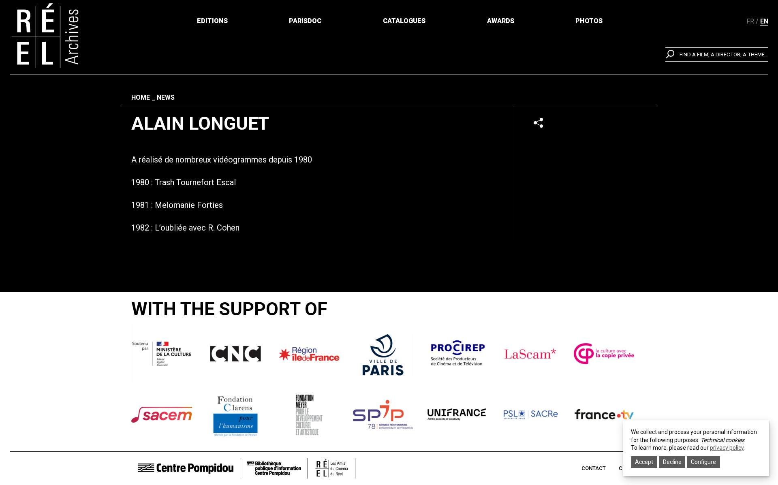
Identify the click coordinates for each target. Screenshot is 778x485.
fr (750, 21)
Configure (703, 462)
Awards (500, 21)
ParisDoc (305, 21)
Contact (593, 468)
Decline (672, 462)
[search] (716, 54)
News (166, 97)
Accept (644, 462)
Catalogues (404, 21)
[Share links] (538, 123)
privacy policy (727, 447)
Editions (212, 21)
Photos (589, 21)
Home (140, 97)
